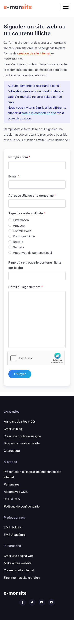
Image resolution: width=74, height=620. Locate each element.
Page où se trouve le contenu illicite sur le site (34, 265)
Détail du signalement (24, 287)
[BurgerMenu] (66, 6)
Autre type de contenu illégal (32, 253)
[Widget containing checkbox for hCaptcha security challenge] (36, 358)
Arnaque (19, 225)
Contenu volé (22, 231)
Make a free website (17, 563)
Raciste (18, 242)
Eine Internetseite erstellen (22, 577)
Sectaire (18, 247)
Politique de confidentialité (22, 506)
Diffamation (21, 220)
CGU (7, 499)
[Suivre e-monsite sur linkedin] (51, 602)
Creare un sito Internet (19, 570)
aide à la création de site (39, 113)
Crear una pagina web (19, 556)
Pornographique (24, 236)
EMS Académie (14, 535)
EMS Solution (13, 527)
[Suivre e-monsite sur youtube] (42, 602)
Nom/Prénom (18, 157)
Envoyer (20, 374)
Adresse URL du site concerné (31, 195)
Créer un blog (13, 429)
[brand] (18, 6)
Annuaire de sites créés (20, 421)
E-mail (12, 176)
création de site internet (33, 53)
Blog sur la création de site (22, 443)
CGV (17, 499)
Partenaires (11, 484)
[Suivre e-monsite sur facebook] (22, 602)
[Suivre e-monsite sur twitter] (32, 602)
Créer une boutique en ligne (22, 436)
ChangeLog (12, 451)
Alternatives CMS (16, 492)
